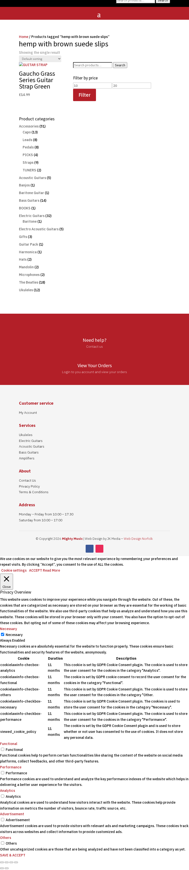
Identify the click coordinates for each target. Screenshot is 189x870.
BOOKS (25, 208)
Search (120, 65)
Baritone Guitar (31, 193)
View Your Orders (95, 365)
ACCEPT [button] (35, 570)
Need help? (95, 340)
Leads (27, 140)
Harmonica (28, 252)
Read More (51, 570)
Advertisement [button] (12, 814)
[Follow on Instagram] (99, 549)
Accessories (29, 126)
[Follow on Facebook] (90, 549)
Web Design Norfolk (138, 538)
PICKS (28, 155)
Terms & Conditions (33, 492)
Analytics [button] (7, 790)
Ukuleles (26, 290)
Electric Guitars (32, 216)
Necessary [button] (8, 629)
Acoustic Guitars (32, 178)
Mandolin (26, 267)
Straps (28, 162)
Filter (85, 94)
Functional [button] (8, 744)
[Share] (11, 862)
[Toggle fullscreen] (7, 862)
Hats (23, 259)
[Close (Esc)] (16, 862)
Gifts (23, 237)
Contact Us (27, 480)
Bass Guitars (29, 200)
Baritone (30, 221)
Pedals (28, 147)
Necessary (14, 635)
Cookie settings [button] (14, 570)
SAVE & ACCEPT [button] (12, 855)
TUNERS (29, 170)
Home (23, 37)
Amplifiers (26, 458)
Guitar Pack (28, 244)
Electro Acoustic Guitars (39, 229)
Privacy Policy (29, 486)
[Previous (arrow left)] (2, 868)
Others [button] (5, 837)
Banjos (24, 185)
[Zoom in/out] (2, 862)
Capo (27, 132)
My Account (28, 412)
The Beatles (28, 282)
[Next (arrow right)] (7, 868)
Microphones (29, 274)
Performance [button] (10, 767)
